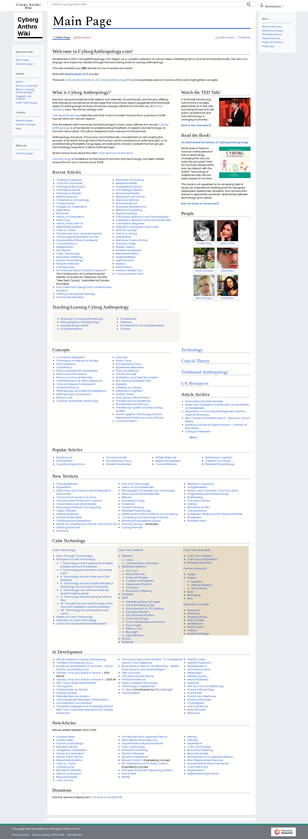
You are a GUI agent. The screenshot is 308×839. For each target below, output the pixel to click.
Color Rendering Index (140, 605)
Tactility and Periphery (140, 581)
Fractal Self (194, 693)
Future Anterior (131, 693)
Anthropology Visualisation (73, 394)
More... (194, 437)
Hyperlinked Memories (130, 367)
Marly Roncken (196, 709)
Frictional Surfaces (199, 699)
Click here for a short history (115, 153)
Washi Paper (195, 627)
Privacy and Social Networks (74, 377)
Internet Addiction (67, 514)
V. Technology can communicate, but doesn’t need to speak (84, 591)
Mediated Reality (126, 183)
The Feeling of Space (129, 190)
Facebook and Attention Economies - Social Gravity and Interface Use (84, 667)
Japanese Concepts (196, 604)
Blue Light (132, 632)
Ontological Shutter (68, 193)
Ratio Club (63, 220)
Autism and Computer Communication (212, 490)
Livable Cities (64, 740)
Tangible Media (197, 487)
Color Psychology (137, 618)
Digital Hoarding (126, 213)
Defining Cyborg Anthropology (75, 294)
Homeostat (129, 773)
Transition (132, 587)
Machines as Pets (198, 507)
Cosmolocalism (126, 421)
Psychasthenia (65, 364)
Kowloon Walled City (129, 270)
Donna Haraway (204, 270)
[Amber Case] (204, 230)
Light (125, 597)
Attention (127, 556)
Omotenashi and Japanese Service (79, 233)
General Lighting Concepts (143, 602)
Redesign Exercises (199, 562)
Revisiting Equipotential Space (141, 520)
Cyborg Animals (132, 527)
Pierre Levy (193, 713)
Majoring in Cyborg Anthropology (82, 319)
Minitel (126, 777)
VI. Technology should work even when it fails (86, 598)
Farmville (121, 357)
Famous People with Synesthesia (77, 370)
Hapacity (193, 683)
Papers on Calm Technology (74, 617)
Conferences (128, 319)
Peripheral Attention (134, 566)
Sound (126, 638)
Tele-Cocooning (126, 233)
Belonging (194, 595)
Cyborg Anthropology (66, 115)
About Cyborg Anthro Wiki (48, 834)
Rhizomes (62, 213)
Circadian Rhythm (138, 612)
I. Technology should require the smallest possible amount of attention (86, 564)
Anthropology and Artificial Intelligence (81, 391)
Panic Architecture (127, 370)
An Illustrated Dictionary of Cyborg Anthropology (95, 80)
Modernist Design (198, 633)
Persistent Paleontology (219, 464)
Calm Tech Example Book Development (81, 623)
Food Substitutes (67, 484)
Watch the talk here (194, 125)
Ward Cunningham (69, 773)
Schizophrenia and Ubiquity (74, 703)
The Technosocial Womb (138, 676)
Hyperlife (121, 384)
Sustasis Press (65, 736)
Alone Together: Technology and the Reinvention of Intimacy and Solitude (139, 415)
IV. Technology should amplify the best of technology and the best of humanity (86, 585)
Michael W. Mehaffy (68, 770)
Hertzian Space (197, 676)
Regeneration (65, 247)
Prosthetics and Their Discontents (137, 377)
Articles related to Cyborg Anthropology (81, 659)
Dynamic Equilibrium (135, 757)
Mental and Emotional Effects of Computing (150, 514)
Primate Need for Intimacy (132, 404)
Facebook (128, 504)
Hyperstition (63, 487)
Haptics (121, 263)
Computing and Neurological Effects (145, 517)
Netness (127, 497)
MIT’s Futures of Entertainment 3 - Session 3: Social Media (217, 419)
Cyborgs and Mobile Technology (77, 401)
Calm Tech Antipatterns (202, 559)
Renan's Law (64, 397)
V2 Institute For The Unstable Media (142, 325)
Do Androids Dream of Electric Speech (80, 270)
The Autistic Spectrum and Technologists (142, 216)
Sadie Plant (227, 298)
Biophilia (196, 581)
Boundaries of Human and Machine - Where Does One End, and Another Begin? (150, 667)
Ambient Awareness (128, 250)
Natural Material (201, 585)
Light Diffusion (135, 635)
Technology (192, 349)
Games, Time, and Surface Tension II (79, 679)
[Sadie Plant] (227, 285)
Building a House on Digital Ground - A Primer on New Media (216, 426)
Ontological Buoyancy (70, 186)
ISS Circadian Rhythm (140, 615)
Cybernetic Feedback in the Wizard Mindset (143, 220)
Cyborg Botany (197, 510)
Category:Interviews (198, 431)
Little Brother (123, 237)
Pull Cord (131, 571)
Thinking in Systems (69, 180)
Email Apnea (64, 461)
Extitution (193, 740)
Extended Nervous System (72, 696)
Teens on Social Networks (138, 487)
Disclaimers (74, 834)
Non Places (63, 250)
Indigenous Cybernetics (71, 206)
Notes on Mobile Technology (140, 683)
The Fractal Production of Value (76, 497)
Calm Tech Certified (130, 550)
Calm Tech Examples (196, 550)
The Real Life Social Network (133, 401)
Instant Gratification (69, 517)
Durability (128, 594)
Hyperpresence (196, 666)
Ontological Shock (68, 190)
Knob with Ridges (137, 577)
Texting (192, 504)
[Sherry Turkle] (227, 230)
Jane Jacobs (64, 780)
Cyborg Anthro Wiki (28, 6)
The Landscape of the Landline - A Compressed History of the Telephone (152, 661)
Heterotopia (194, 673)
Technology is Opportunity (138, 686)
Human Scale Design (69, 260)
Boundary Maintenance (131, 206)
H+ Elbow (127, 689)
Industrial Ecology (133, 500)
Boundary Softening (69, 257)
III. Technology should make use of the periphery (84, 578)
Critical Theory (195, 360)
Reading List (78, 74)
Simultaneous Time (128, 364)
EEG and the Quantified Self (133, 381)
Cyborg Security (66, 693)
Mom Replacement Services (139, 740)
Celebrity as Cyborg (128, 387)
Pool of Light (133, 625)
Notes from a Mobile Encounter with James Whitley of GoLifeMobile (217, 406)
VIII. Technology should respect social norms (84, 611)
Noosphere (194, 517)
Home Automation (199, 669)
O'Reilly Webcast (165, 457)
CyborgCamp (61, 159)
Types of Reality (66, 510)
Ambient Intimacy (67, 387)
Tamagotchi (64, 686)
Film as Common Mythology (205, 686)
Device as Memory (127, 200)
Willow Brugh (163, 689)
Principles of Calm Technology (75, 559)
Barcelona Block (66, 747)
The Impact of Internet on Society (77, 360)
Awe (190, 598)
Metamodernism (67, 196)
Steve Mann (227, 270)
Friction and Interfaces (201, 696)
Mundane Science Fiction (132, 240)
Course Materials (71, 329)
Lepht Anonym (125, 260)
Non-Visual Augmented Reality (76, 683)
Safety (191, 574)
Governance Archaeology (72, 200)
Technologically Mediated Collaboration (82, 699)
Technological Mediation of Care (77, 237)
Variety (191, 577)
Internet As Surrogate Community (137, 227)
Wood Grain (199, 588)
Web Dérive (63, 210)
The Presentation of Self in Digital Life (79, 381)
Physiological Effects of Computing (78, 507)
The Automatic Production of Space (79, 500)
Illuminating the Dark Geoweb (204, 401)
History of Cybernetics (70, 216)
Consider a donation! (105, 797)
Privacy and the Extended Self (140, 494)
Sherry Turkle (227, 243)
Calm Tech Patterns (199, 556)
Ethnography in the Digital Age (80, 322)
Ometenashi (195, 623)
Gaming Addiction (68, 527)
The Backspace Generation (73, 520)
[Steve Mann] (227, 258)
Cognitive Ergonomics (70, 464)
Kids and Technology (135, 484)
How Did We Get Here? (70, 297)
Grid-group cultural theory (133, 397)
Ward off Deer (195, 620)
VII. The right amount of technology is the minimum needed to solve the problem (86, 605)
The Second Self (126, 374)
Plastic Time (123, 360)
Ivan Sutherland (197, 706)
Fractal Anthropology (200, 689)
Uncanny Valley (126, 243)
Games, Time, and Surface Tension (78, 673)
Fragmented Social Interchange (207, 494)
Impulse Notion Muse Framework (76, 240)
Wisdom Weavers (67, 263)
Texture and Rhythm (139, 584)
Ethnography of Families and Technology (148, 490)
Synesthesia (64, 367)
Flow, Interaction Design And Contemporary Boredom (84, 288)
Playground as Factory (130, 196)
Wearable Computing (130, 180)
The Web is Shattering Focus (74, 662)
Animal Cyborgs (126, 230)
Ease (190, 591)
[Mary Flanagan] (204, 285)
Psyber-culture (125, 247)
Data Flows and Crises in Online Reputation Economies (83, 492)
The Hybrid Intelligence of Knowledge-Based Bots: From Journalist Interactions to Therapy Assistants (84, 710)
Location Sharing (133, 507)
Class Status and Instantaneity (76, 504)
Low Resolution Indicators (142, 563)
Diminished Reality (128, 193)
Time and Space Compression (76, 384)
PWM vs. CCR (134, 628)
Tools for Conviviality (69, 183)
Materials (127, 642)
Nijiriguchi (193, 610)
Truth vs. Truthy (66, 230)
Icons (129, 560)
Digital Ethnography (168, 461)
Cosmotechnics (66, 243)
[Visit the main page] (28, 26)
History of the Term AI (69, 223)
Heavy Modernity (197, 679)
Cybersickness (65, 203)
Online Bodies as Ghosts (72, 689)
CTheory (125, 329)
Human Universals (195, 568)
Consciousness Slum (129, 273)
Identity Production (199, 662)
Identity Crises (196, 659)
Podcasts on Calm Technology (76, 620)
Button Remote (135, 574)
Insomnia (62, 531)
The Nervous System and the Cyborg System (139, 409)
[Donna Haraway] (204, 258)
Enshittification (196, 520)
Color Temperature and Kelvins (145, 622)
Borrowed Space (126, 203)
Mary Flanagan (204, 298)
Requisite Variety (67, 777)
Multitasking (195, 497)
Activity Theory (125, 394)
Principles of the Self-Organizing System (147, 770)
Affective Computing (129, 210)
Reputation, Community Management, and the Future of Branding (215, 413)
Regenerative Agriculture (203, 773)
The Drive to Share (198, 500)
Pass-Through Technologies (74, 556)
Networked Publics (127, 253)
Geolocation (124, 267)
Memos (192, 736)
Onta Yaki (193, 613)
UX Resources (194, 383)
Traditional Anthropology (204, 372)
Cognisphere (195, 703)
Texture (191, 630)
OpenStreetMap (125, 257)
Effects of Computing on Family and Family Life (86, 524)
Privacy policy (21, 834)
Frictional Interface (133, 679)
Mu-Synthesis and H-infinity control (144, 763)
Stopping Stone (197, 617)
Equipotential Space (129, 186)
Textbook (125, 322)
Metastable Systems (69, 227)
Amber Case (204, 243)
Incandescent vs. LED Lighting (145, 608)
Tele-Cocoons (131, 673)
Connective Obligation (130, 223)
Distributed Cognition (129, 391)
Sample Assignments (74, 325)
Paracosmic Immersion (71, 374)
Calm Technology (68, 253)
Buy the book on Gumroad (198, 203)
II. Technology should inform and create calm (86, 571)
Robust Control (131, 760)
